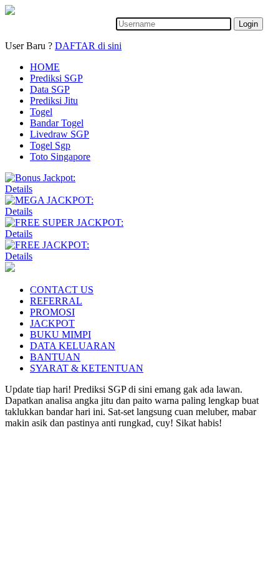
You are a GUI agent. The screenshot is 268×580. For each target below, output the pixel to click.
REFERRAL (56, 301)
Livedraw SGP (59, 134)
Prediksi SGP (56, 78)
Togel (41, 111)
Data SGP (50, 89)
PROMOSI (52, 312)
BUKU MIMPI (60, 334)
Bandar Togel (57, 123)
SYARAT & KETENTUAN (86, 368)
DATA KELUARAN (72, 345)
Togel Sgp (50, 145)
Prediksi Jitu (54, 100)
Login (248, 24)
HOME (45, 67)
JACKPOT (52, 323)
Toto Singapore (60, 156)
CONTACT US (61, 289)
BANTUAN (55, 357)
